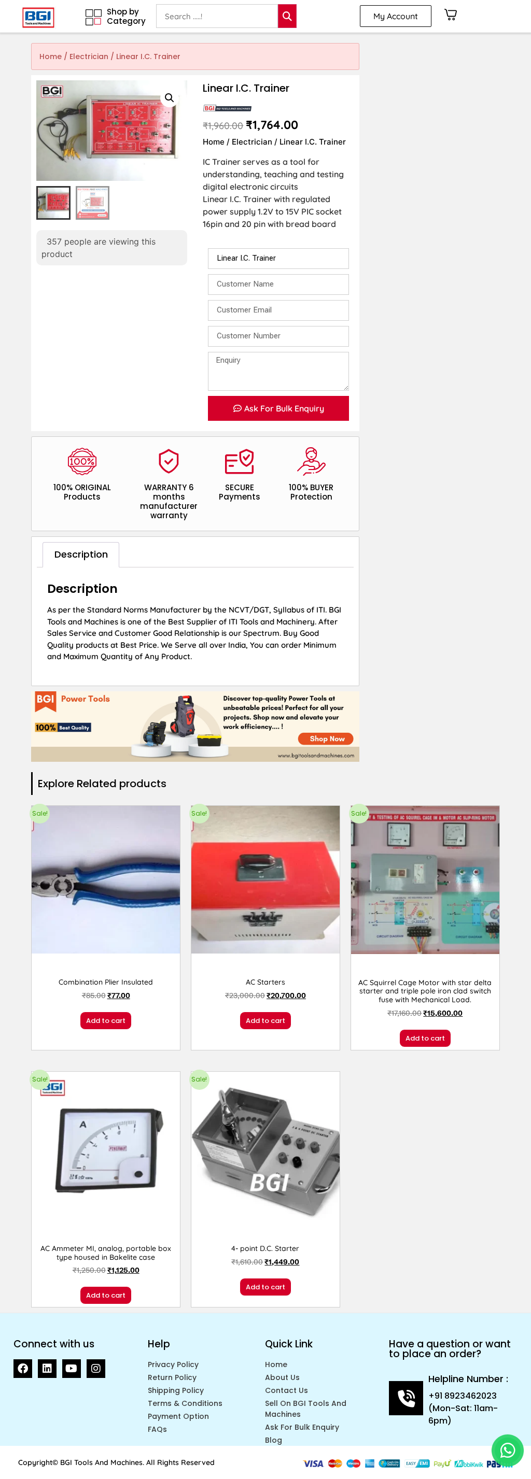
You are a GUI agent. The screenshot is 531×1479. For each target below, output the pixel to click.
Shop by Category (126, 16)
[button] (169, 98)
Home (50, 56)
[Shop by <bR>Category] (93, 17)
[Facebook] (22, 1368)
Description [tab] (81, 554)
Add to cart (105, 1021)
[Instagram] (96, 1368)
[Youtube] (71, 1368)
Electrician (88, 56)
